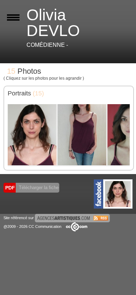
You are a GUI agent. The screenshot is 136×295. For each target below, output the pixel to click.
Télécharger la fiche (38, 187)
